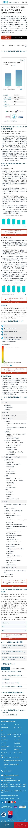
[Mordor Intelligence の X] (8, 802)
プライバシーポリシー (7, 753)
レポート (16, 724)
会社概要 (3, 736)
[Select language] (23, 2)
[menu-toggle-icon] (2, 2)
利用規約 (16, 749)
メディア (3, 743)
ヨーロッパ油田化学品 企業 (9, 715)
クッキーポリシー (19, 753)
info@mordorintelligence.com (11, 775)
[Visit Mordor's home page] (5, 2)
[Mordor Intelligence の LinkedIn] (2, 802)
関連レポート (6, 668)
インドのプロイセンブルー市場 (10, 683)
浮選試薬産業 (5, 679)
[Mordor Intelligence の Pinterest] (12, 802)
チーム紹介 (17, 736)
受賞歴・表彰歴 (5, 746)
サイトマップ (17, 727)
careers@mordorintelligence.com (9, 795)
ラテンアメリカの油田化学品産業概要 (12, 686)
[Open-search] (26, 2)
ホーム (3, 724)
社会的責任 (17, 743)
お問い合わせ (4, 727)
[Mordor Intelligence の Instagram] (15, 802)
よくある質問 (17, 746)
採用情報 (3, 749)
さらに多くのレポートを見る (17, 668)
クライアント (4, 739)
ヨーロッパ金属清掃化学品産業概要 (11, 672)
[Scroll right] (26, 46)
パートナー (17, 739)
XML (2, 731)
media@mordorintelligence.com (12, 780)
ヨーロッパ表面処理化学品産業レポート (13, 675)
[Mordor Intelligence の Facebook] (5, 802)
